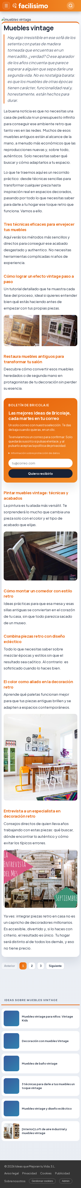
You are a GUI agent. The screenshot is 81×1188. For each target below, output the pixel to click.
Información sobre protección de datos (35, 453)
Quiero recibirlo (40, 473)
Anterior (9, 966)
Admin (66, 1181)
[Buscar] (71, 6)
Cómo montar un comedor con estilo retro (38, 593)
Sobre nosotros (14, 1181)
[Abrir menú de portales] (6, 5)
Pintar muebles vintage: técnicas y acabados (36, 495)
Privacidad (29, 1173)
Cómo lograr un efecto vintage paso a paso (39, 278)
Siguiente (55, 966)
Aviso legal (11, 1173)
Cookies (46, 1173)
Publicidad (62, 1173)
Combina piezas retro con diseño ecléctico (34, 638)
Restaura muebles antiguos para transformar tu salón (34, 359)
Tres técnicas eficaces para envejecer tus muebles (39, 226)
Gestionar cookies (42, 1181)
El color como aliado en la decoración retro (38, 684)
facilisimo (33, 5)
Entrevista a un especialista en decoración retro (32, 813)
